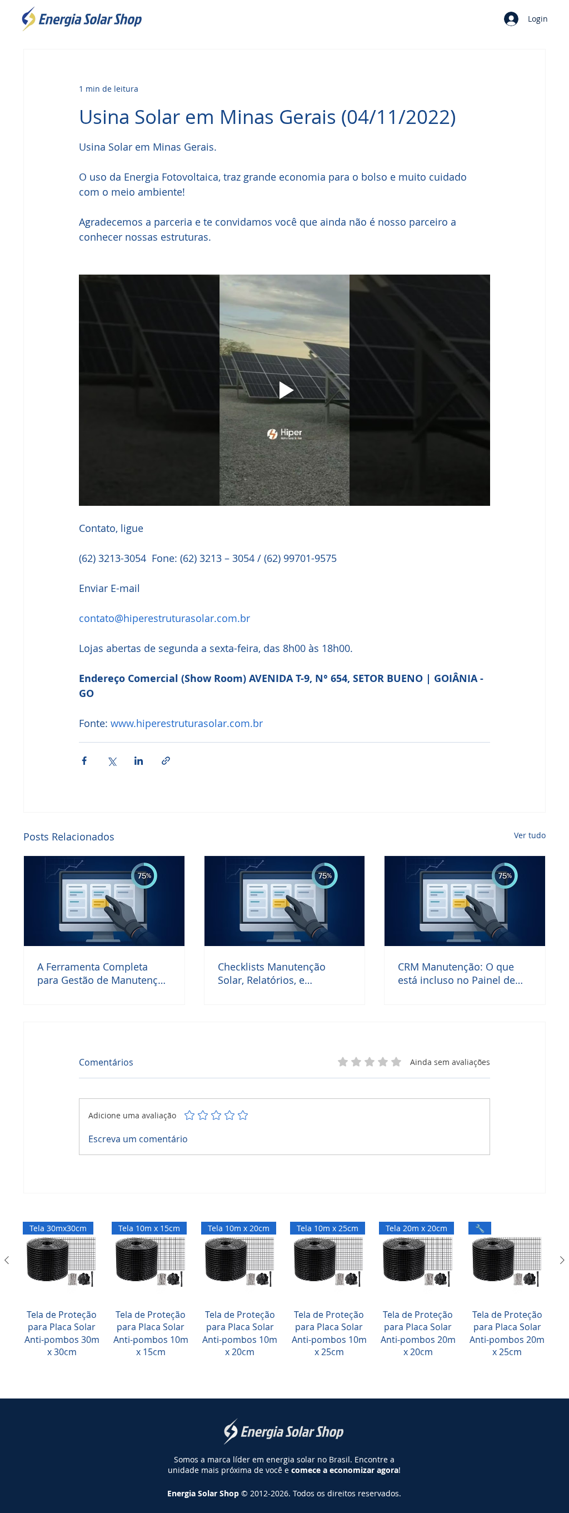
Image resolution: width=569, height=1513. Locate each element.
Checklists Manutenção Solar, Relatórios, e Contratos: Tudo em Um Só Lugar (281, 973)
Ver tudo (530, 835)
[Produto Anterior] (6, 1260)
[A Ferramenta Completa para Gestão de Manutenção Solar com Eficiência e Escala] (104, 901)
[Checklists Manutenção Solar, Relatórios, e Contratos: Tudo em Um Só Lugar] (284, 901)
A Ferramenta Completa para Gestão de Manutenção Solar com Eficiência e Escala (103, 973)
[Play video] (284, 390)
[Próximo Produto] (562, 1260)
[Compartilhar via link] (166, 760)
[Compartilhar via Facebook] (84, 760)
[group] (284, 1302)
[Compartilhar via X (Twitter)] (111, 760)
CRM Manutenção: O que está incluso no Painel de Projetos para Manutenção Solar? (460, 973)
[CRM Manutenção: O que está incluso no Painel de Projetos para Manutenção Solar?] (465, 901)
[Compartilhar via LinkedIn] (138, 760)
